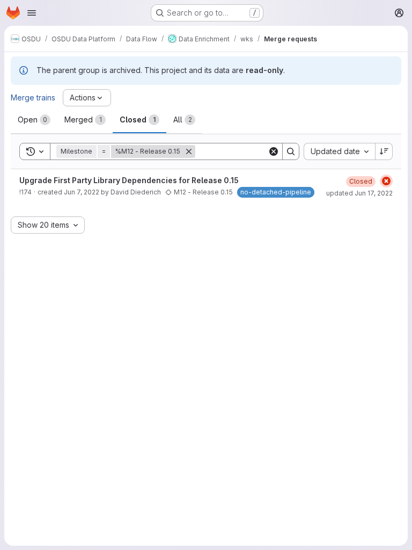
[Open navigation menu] (31, 12)
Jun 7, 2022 (81, 192)
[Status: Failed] (386, 181)
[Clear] (273, 151)
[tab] (34, 119)
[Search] (290, 151)
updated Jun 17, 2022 (359, 193)
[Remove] (188, 151)
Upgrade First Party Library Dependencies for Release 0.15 (129, 180)
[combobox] (339, 151)
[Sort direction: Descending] (384, 151)
